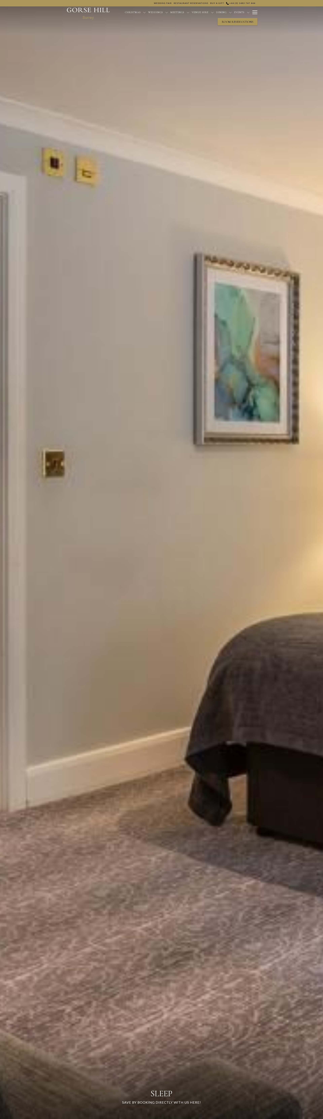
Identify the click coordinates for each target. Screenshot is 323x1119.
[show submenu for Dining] (230, 12)
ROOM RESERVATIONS (237, 22)
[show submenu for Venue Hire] (212, 12)
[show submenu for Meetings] (188, 12)
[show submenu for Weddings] (166, 12)
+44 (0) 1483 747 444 (242, 3)
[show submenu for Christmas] (144, 12)
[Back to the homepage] (88, 13)
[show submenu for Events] (248, 12)
